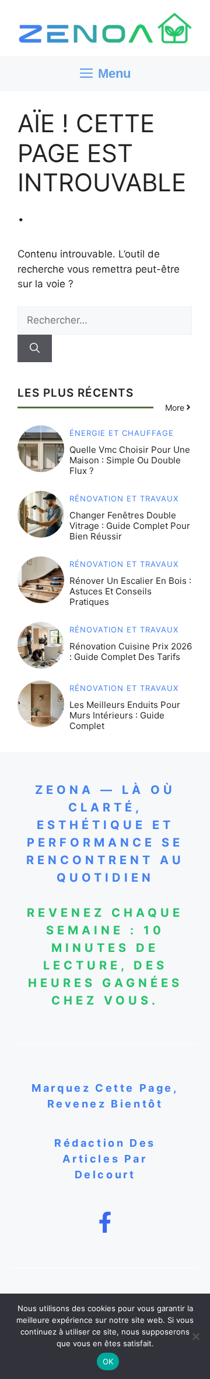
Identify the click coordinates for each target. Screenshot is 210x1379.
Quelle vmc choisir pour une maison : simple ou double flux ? (129, 460)
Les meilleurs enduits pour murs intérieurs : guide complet (124, 715)
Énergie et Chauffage (121, 433)
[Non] (195, 1336)
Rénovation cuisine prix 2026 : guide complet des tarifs (130, 651)
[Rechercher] (35, 349)
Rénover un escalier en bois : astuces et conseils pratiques (130, 591)
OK (108, 1361)
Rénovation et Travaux (123, 499)
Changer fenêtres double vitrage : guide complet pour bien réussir (129, 526)
